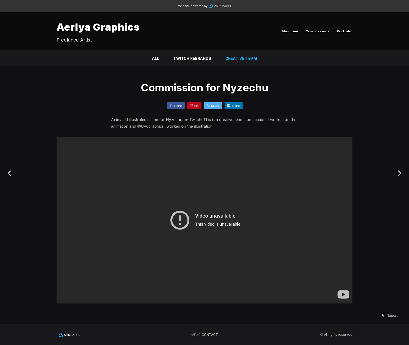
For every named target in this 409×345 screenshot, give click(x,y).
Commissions (318, 31)
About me (290, 31)
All (155, 58)
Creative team (241, 58)
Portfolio (344, 31)
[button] (389, 315)
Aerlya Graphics (98, 27)
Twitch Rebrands (192, 58)
